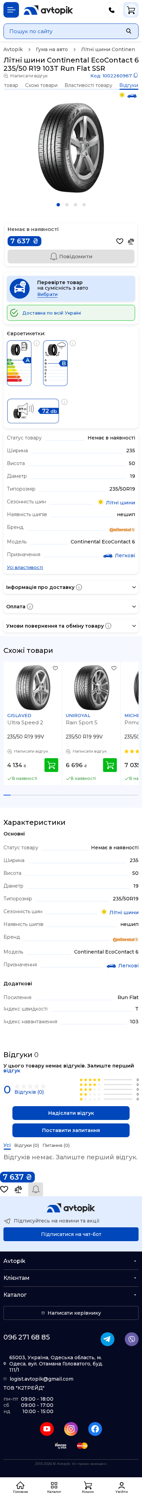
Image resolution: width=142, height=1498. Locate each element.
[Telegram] (107, 1339)
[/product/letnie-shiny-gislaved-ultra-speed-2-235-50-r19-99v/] (33, 687)
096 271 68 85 (26, 1337)
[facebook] (95, 1429)
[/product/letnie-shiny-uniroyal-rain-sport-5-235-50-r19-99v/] (92, 687)
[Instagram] (71, 1429)
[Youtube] (47, 1429)
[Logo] (48, 10)
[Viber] (132, 1339)
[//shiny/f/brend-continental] (122, 530)
